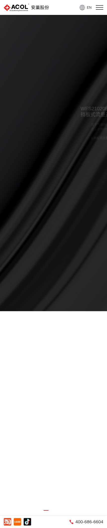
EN (89, 7)
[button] (46, 510)
